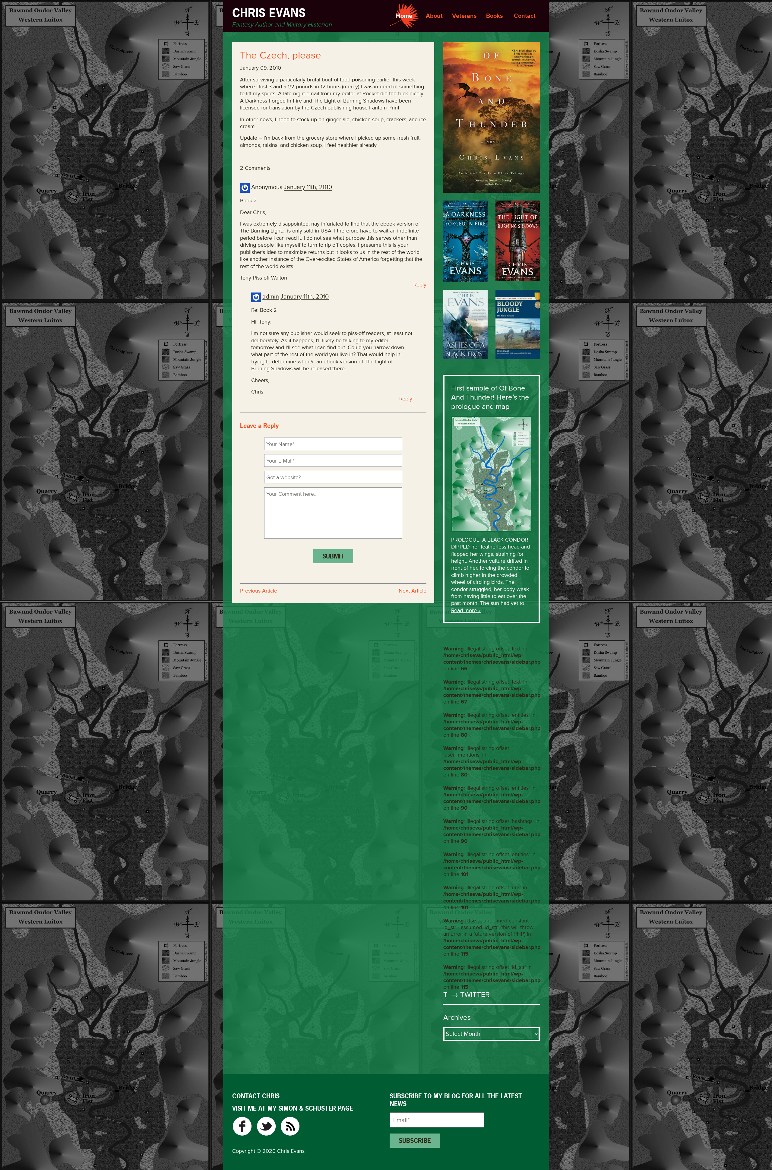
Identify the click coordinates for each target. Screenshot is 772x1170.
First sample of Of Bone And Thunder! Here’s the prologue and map (490, 397)
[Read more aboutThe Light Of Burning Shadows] (517, 241)
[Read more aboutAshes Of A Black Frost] (465, 324)
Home (404, 16)
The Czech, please (280, 55)
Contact (525, 16)
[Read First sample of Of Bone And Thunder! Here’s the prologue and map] (491, 473)
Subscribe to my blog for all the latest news (456, 1100)
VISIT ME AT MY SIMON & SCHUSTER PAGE (292, 1108)
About (434, 16)
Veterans (464, 16)
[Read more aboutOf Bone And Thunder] (491, 117)
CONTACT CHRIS (256, 1096)
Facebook (242, 1126)
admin (270, 297)
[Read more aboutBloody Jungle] (517, 324)
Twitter (266, 1126)
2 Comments (255, 168)
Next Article (412, 590)
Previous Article (258, 590)
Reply (419, 284)
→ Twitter (469, 994)
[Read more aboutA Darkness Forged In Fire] (465, 241)
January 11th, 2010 (308, 187)
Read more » (466, 610)
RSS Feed (290, 1126)
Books (494, 16)
